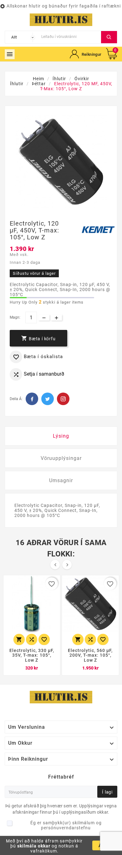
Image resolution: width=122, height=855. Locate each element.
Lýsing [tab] (61, 436)
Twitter (47, 399)
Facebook (32, 399)
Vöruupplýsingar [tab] (61, 458)
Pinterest (63, 399)
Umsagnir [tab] (61, 480)
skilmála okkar (33, 845)
